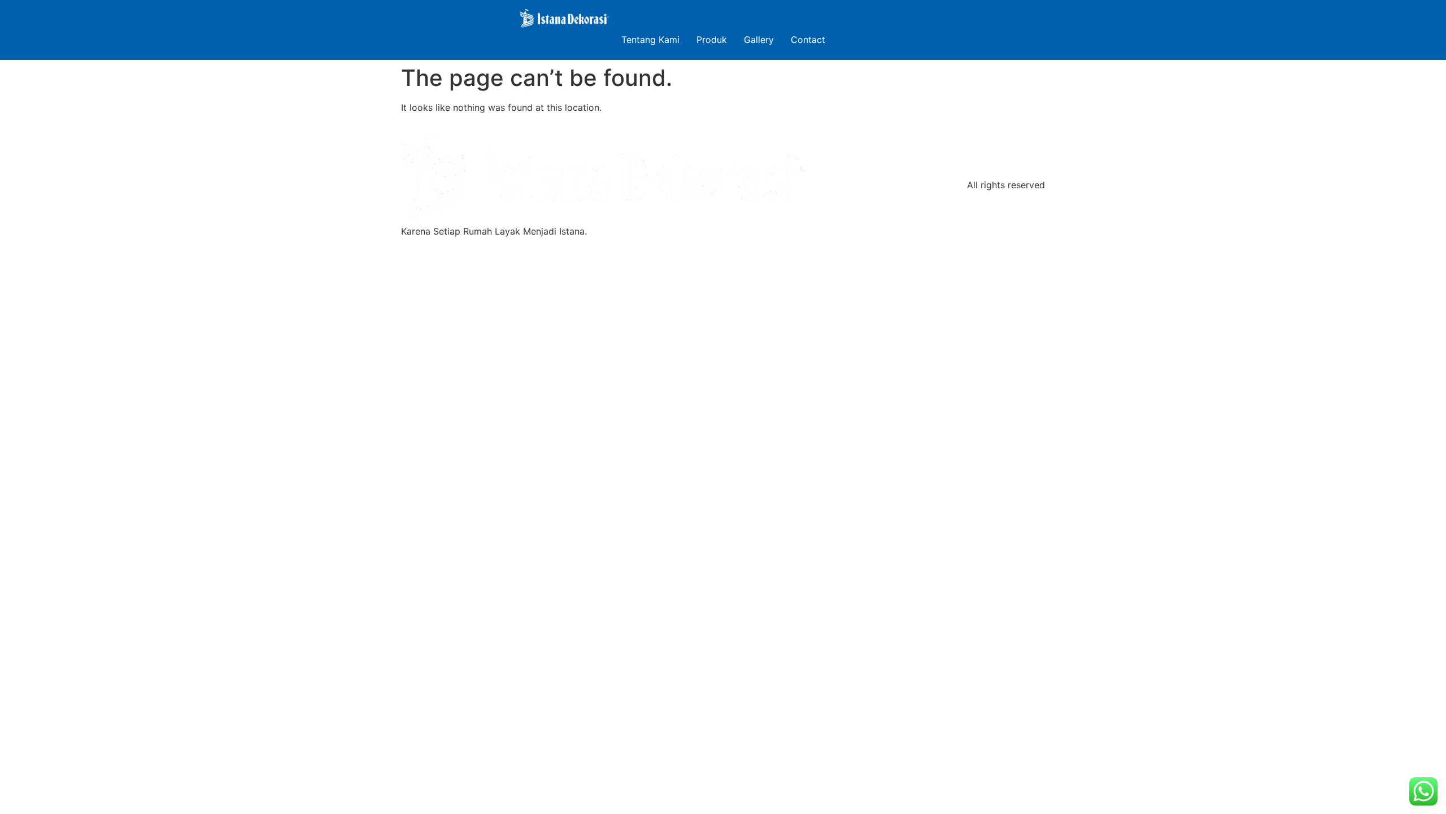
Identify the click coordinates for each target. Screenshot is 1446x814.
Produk (711, 39)
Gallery (759, 39)
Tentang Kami (650, 39)
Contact (808, 39)
